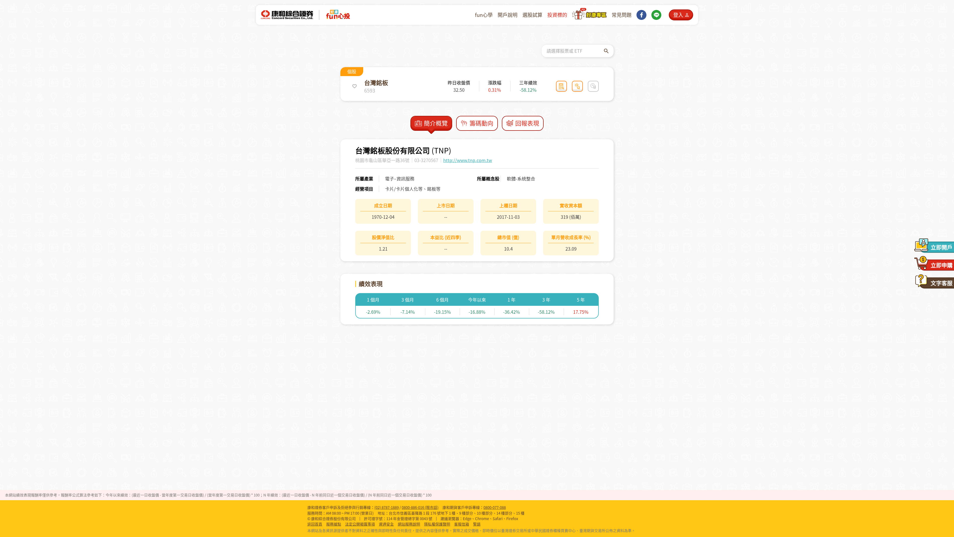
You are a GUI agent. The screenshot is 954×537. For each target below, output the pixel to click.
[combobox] (575, 51)
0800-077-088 (494, 507)
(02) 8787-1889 (386, 507)
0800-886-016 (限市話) (420, 507)
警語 (476, 524)
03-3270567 (426, 160)
